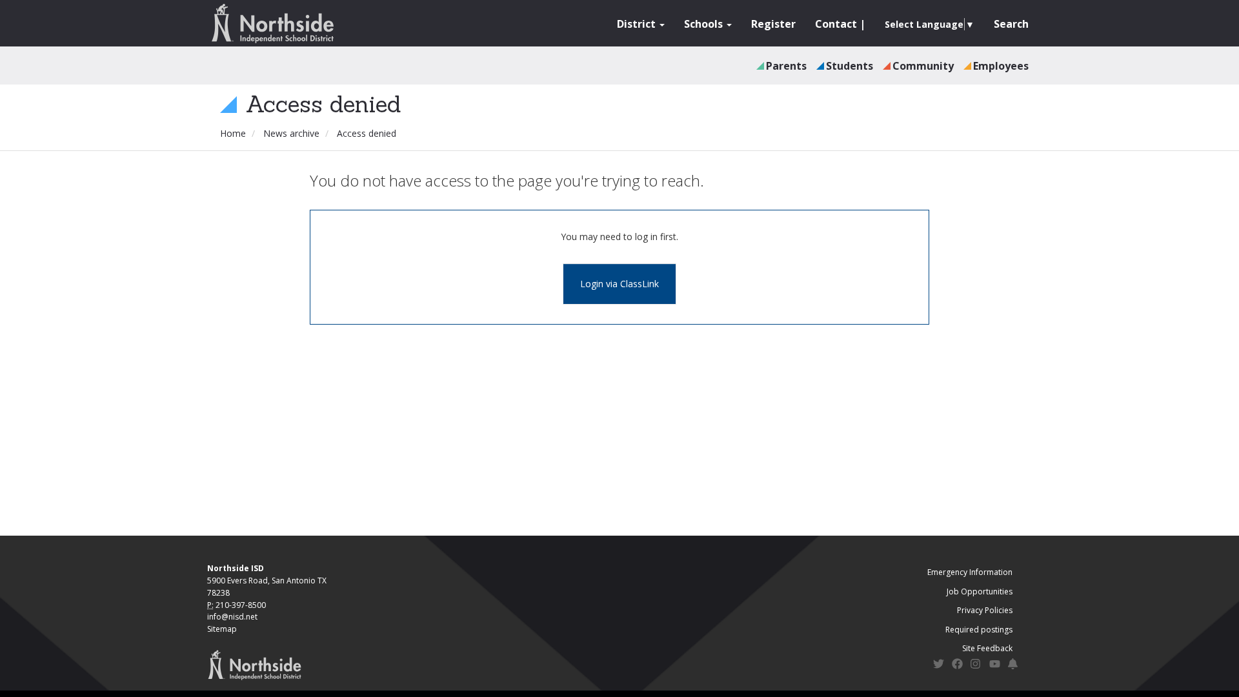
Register (773, 24)
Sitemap (222, 628)
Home (233, 133)
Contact (836, 24)
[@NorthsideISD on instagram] (976, 665)
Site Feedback (987, 648)
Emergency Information (969, 572)
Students (849, 66)
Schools (704, 24)
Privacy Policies (984, 610)
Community (923, 66)
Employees (1001, 66)
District (637, 24)
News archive (291, 133)
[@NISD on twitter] (938, 665)
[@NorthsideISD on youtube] (994, 666)
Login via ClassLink (619, 284)
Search (1011, 24)
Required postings (978, 629)
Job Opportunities (979, 591)
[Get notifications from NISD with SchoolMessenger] (1013, 665)
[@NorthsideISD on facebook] (957, 665)
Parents (786, 66)
